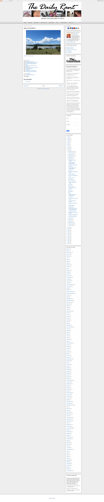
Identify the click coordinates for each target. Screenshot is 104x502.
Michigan (68, 367)
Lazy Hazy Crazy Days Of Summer (31, 71)
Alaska (67, 250)
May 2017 (70, 219)
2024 (69, 139)
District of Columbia (69, 291)
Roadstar (68, 429)
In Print (67, 335)
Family (67, 305)
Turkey (67, 451)
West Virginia (68, 463)
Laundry (67, 348)
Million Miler (68, 369)
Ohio (67, 406)
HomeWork (68, 325)
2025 (69, 138)
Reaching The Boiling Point (73, 214)
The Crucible (70, 196)
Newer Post (26, 85)
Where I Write (51, 22)
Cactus (67, 263)
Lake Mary (25, 55)
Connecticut (68, 275)
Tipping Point (28, 69)
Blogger (54, 498)
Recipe (67, 422)
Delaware (68, 289)
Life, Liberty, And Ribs (72, 210)
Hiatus (67, 323)
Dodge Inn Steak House (70, 293)
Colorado (68, 273)
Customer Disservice (70, 284)
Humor (67, 328)
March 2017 (71, 222)
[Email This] (24, 76)
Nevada (67, 390)
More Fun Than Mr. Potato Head (31, 63)
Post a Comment (27, 81)
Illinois (67, 334)
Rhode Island (68, 426)
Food (67, 309)
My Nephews (68, 383)
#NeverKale (27, 60)
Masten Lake (68, 360)
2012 (69, 233)
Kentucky (68, 346)
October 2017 (71, 154)
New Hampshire (69, 392)
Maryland (68, 357)
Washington (68, 460)
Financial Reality (71, 205)
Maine (67, 353)
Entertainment (68, 302)
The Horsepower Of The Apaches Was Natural (72, 209)
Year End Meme (69, 470)
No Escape (27, 66)
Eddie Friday (68, 298)
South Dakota (68, 438)
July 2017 (70, 158)
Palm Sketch (68, 412)
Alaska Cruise (68, 252)
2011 (68, 234)
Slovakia (67, 435)
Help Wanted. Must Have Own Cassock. (32, 67)
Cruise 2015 (68, 280)
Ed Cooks (68, 295)
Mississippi (68, 373)
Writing (67, 467)
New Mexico (68, 396)
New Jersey (68, 394)
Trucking (67, 447)
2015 (69, 228)
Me (67, 362)
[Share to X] (26, 76)
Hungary (67, 330)
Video (67, 456)
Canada (67, 266)
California (68, 264)
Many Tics (68, 355)
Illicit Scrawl (70, 190)
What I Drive (36, 22)
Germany (68, 319)
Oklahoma (68, 408)
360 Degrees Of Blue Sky (72, 164)
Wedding (67, 461)
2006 (69, 242)
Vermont (67, 454)
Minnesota (68, 371)
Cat (67, 268)
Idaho (67, 332)
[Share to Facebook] (27, 76)
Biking (67, 261)
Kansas (67, 344)
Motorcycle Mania (69, 380)
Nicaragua (68, 399)
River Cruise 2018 (69, 428)
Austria (67, 259)
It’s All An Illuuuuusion (29, 68)
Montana (67, 378)
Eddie (67, 296)
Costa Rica (68, 279)
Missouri (67, 374)
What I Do (30, 22)
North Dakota (68, 403)
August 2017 (71, 157)
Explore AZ (30, 74)
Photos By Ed (68, 419)
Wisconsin (68, 465)
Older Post (61, 85)
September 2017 (72, 155)
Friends (67, 316)
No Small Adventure (71, 174)
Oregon (67, 410)
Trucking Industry (69, 449)
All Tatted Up (70, 166)
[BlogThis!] (25, 76)
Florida (67, 307)
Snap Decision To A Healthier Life (31, 70)
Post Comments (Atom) (45, 88)
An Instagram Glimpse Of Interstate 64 (32, 62)
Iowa (67, 341)
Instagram (68, 339)
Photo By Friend (69, 417)
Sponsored (68, 442)
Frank (67, 314)
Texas (67, 445)
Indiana (67, 337)
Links (67, 350)
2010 (69, 236)
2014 (69, 230)
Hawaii (67, 321)
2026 (69, 136)
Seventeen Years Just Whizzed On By (72, 195)
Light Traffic (70, 184)
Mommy (67, 376)
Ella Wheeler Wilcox (69, 300)
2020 (69, 145)
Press (57, 22)
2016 (69, 227)
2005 (69, 243)
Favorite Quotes (64, 22)
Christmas (68, 270)
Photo (34, 74)
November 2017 (71, 152)
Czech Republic (69, 286)
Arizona (27, 74)
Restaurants (68, 424)
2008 (69, 239)
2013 (69, 231)
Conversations (68, 277)
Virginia (67, 458)
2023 (69, 141)
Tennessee (68, 444)
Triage (27, 64)
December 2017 (71, 151)
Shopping (68, 433)
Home (25, 22)
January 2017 (71, 225)
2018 (69, 148)
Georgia (67, 318)
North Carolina (68, 401)
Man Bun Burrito (71, 186)
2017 (69, 150)
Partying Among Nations (72, 216)
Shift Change (70, 191)
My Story (67, 385)
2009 (69, 237)
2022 (69, 142)
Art (66, 257)
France (67, 312)
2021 (69, 144)
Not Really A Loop (71, 177)
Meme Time (68, 364)
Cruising (67, 282)
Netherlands (68, 389)
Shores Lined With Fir (72, 180)
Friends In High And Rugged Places (71, 163)
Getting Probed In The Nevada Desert (72, 168)
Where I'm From (44, 22)
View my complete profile (70, 41)
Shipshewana (68, 431)
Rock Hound (70, 170)
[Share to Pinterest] (28, 76)
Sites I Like (71, 22)
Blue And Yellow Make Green (30, 61)
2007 (69, 240)
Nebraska (68, 387)
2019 (69, 147)
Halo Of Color (70, 179)
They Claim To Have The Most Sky (31, 65)
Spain (67, 440)
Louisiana (68, 351)
